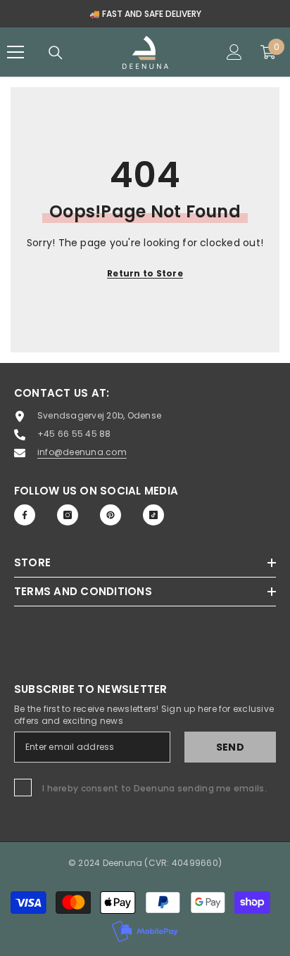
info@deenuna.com (82, 452)
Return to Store (145, 273)
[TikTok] (153, 514)
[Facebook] (24, 514)
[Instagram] (67, 514)
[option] (145, 13)
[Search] (55, 52)
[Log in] (234, 52)
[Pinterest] (110, 514)
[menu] (15, 52)
